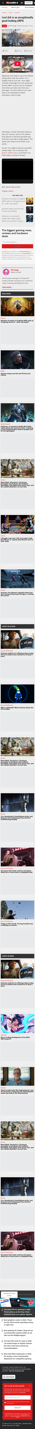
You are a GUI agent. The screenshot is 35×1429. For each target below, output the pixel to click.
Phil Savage (13, 26)
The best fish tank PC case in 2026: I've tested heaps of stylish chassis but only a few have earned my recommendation (18, 1344)
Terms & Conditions (16, 1416)
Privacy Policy (24, 1414)
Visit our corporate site (16, 1371)
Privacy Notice (26, 253)
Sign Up (17, 1408)
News (4, 26)
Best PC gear (15, 7)
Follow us (19, 51)
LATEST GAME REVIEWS (25, 1294)
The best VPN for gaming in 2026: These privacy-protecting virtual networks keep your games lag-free (18, 1312)
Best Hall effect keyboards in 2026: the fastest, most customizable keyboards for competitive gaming (18, 1356)
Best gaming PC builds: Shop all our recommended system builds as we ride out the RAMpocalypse (18, 1333)
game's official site (9, 153)
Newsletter (29, 51)
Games (4, 12)
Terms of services (24, 251)
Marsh (10, 191)
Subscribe (29, 3)
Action (10, 12)
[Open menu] (3, 3)
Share (6, 51)
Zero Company (29, 7)
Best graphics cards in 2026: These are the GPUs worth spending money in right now (18, 1322)
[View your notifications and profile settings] (17, 3)
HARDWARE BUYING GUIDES (9, 1295)
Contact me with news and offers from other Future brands (17, 1402)
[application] (17, 169)
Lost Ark (17, 12)
